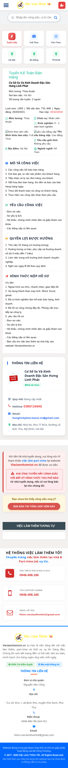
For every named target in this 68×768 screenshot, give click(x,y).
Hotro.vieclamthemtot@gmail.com (40, 614)
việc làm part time (34, 460)
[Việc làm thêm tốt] (34, 638)
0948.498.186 (29, 575)
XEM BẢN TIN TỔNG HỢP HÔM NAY (34, 506)
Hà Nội (27, 95)
